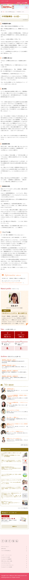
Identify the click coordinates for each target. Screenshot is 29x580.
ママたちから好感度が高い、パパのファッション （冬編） (17, 403)
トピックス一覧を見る (23, 508)
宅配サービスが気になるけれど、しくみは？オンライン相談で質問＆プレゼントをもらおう (11, 461)
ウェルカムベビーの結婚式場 (6, 559)
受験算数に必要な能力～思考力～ (9, 360)
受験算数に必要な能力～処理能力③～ (10, 370)
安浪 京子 (14, 306)
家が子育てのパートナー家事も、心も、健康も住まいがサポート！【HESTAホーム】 (10, 502)
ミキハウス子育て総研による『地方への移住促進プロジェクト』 (11, 475)
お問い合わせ (3, 548)
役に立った (7, 334)
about (18, 2)
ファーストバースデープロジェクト (7, 565)
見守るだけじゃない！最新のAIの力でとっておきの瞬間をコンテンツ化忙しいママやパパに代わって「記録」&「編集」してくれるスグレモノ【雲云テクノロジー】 (11, 495)
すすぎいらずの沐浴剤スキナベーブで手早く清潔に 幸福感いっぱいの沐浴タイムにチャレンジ (11, 488)
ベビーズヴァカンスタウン (5, 563)
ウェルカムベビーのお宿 (5, 557)
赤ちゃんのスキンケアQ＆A (13, 410)
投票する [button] (14, 526)
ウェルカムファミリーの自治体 (6, 567)
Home (3, 11)
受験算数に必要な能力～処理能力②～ (10, 376)
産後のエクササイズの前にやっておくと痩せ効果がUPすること (17, 424)
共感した (21, 334)
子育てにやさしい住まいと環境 (6, 561)
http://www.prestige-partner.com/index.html (12, 282)
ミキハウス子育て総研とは (5, 550)
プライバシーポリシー (5, 546)
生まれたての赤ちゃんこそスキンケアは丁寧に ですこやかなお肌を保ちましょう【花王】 (11, 481)
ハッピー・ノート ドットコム (6, 555)
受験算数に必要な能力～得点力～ (9, 365)
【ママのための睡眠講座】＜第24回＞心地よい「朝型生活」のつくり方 (17, 396)
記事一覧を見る (24, 445)
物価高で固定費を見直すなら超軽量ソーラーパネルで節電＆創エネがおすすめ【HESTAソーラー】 (11, 468)
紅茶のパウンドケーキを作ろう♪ (14, 438)
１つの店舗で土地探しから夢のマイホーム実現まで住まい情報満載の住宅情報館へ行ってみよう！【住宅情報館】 (11, 454)
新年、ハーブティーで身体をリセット (15, 431)
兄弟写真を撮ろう (11, 389)
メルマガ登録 (24, 2)
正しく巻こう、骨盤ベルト (13, 417)
